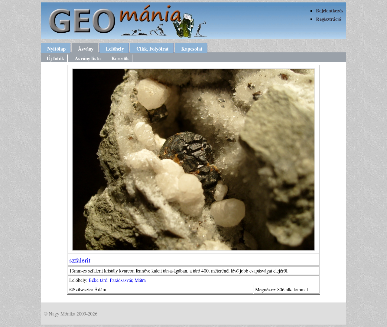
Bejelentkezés (329, 10)
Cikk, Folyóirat (152, 48)
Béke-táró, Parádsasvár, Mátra (117, 280)
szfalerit (79, 259)
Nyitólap (56, 48)
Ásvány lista (88, 58)
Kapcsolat (192, 48)
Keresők (120, 58)
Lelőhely (115, 48)
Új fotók (55, 58)
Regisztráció (328, 18)
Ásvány (85, 48)
